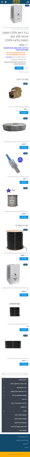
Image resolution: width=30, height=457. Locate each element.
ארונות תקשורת (15, 380)
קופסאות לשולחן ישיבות (20, 419)
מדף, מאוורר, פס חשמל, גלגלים (18, 384)
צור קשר (26, 447)
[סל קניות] (5, 2)
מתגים (15, 411)
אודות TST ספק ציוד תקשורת (22, 440)
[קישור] (16, 2)
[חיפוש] (2, 2)
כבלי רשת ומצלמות (15, 388)
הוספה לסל (19, 68)
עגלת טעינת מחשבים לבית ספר (19, 426)
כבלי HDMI (24, 407)
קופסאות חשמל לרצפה (21, 415)
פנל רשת (24, 399)
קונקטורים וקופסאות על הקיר (15, 395)
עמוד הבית (26, 27)
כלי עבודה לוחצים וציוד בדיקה (19, 403)
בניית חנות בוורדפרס (12, 454)
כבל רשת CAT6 (12, 27)
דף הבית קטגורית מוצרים (23, 436)
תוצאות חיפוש (23, 430)
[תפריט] (28, 2)
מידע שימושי (25, 444)
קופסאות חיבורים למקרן (20, 423)
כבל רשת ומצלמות (19, 27)
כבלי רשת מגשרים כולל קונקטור (15, 392)
